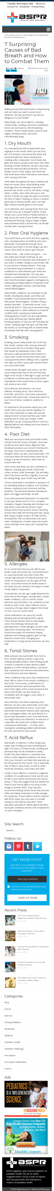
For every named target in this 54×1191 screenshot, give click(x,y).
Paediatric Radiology (13, 1048)
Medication (9, 1029)
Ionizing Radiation (12, 1022)
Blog (12, 35)
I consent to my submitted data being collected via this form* (28, 888)
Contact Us (12, 6)
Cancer (7, 1009)
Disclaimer (25, 6)
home (7, 35)
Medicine (8, 1035)
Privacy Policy (38, 6)
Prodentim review (37, 277)
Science (18, 35)
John (12, 68)
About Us (40, 3)
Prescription (10, 1055)
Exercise (8, 1015)
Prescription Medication (15, 1062)
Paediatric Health (12, 1042)
